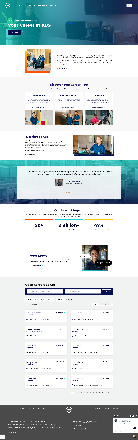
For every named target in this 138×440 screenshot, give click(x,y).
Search (105, 291)
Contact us (12, 432)
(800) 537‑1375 (80, 425)
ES (131, 5)
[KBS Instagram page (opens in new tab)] (85, 428)
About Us (23, 408)
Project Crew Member (31, 379)
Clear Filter (69, 299)
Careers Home (21, 5)
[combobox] (82, 291)
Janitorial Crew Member (77, 314)
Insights (106, 408)
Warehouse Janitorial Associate (34, 314)
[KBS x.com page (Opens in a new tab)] (78, 428)
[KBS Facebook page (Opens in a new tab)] (74, 428)
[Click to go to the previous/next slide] (66, 192)
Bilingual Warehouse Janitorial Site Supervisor (35, 330)
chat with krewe (35, 265)
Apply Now (14, 32)
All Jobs (53, 5)
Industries (41, 408)
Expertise (32, 408)
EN (128, 5)
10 (102, 393)
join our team (62, 68)
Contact (115, 408)
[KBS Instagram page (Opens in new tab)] (81, 428)
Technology (97, 408)
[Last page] (109, 393)
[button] (58, 192)
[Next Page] (105, 393)
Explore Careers (38, 107)
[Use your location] (98, 291)
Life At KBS (32, 5)
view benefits (30, 154)
